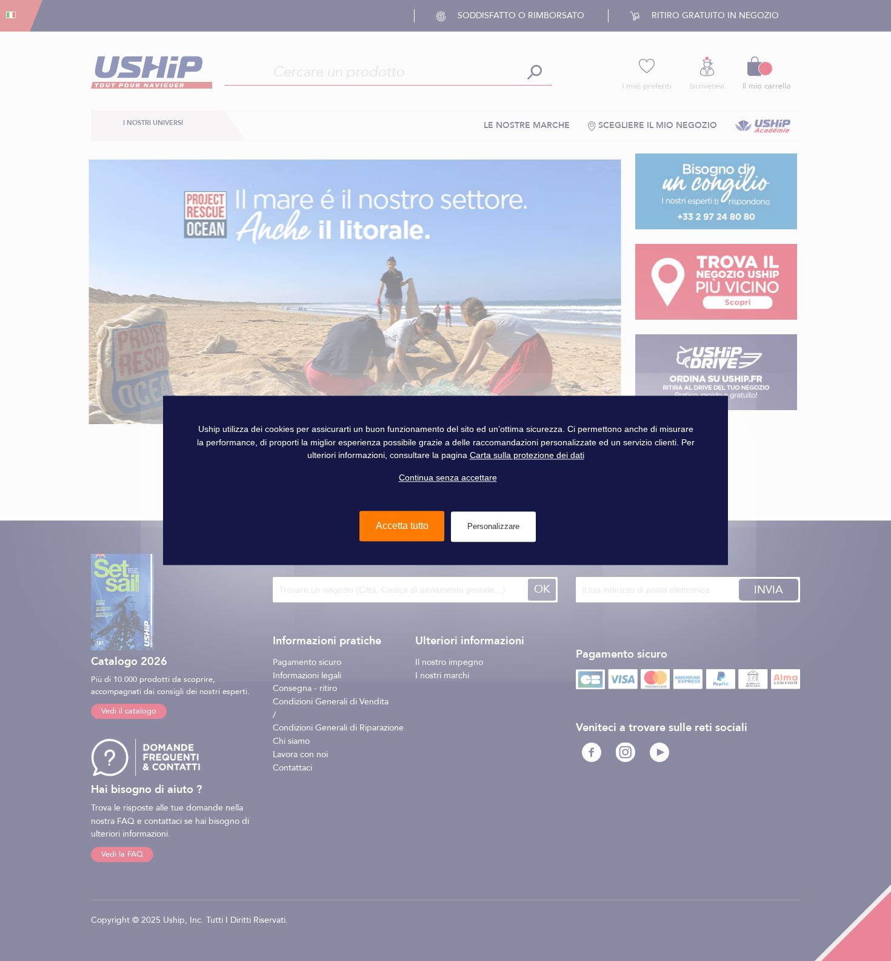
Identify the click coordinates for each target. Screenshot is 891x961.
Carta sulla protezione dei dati (527, 455)
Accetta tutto (402, 526)
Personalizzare (493, 526)
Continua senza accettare (448, 477)
